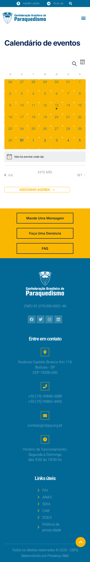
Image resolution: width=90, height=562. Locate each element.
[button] (70, 3)
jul (10, 175)
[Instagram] (49, 319)
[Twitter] (41, 319)
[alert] (45, 156)
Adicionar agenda (34, 189)
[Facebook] (32, 319)
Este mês (45, 172)
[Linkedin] (58, 319)
